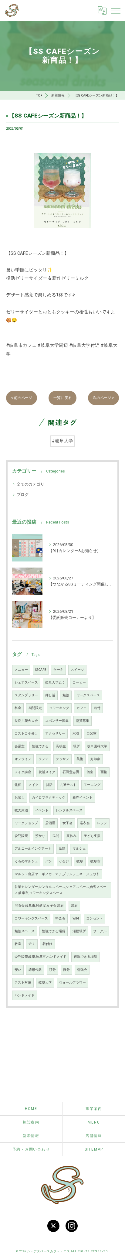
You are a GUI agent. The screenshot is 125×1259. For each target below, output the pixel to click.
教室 (18, 944)
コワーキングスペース (31, 918)
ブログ (23, 494)
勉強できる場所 (53, 931)
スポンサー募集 (57, 721)
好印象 (95, 759)
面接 (103, 772)
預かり (40, 836)
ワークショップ (26, 823)
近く (32, 944)
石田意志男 (70, 772)
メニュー (21, 670)
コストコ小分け (26, 733)
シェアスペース (26, 682)
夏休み (71, 836)
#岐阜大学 (62, 441)
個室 (89, 772)
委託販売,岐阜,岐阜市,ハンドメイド (40, 957)
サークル (99, 931)
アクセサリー (55, 733)
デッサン (62, 759)
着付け (47, 944)
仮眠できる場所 (85, 957)
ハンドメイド (25, 995)
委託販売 (21, 836)
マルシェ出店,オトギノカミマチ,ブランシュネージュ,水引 (57, 874)
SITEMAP (94, 1149)
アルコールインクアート (33, 849)
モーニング (92, 785)
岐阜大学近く (55, 682)
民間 (55, 836)
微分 (66, 970)
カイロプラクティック (48, 798)
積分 (52, 970)
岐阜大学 (45, 982)
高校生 (61, 746)
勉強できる (40, 746)
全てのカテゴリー (32, 484)
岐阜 (79, 861)
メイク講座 (23, 772)
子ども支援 (92, 836)
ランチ (44, 759)
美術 (79, 759)
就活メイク (47, 772)
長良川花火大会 (26, 721)
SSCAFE (40, 670)
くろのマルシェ (26, 861)
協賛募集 (82, 721)
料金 (18, 708)
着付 (97, 708)
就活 (49, 785)
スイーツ (77, 670)
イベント (42, 810)
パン (48, 861)
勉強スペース (25, 931)
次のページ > (103, 398)
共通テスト (68, 785)
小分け (64, 861)
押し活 (50, 695)
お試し (20, 798)
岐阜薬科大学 (97, 746)
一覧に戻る (62, 398)
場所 (76, 746)
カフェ (81, 708)
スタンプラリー (26, 695)
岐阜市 (95, 861)
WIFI (76, 918)
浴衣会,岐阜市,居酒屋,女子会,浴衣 (39, 906)
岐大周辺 (21, 810)
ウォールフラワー (72, 982)
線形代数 (35, 970)
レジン (102, 823)
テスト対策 (23, 982)
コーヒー (79, 682)
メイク (34, 785)
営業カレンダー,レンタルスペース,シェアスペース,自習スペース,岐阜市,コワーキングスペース (60, 890)
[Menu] (116, 10)
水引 (76, 733)
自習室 (91, 733)
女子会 (67, 823)
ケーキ (58, 670)
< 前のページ (21, 398)
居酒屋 (50, 823)
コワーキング (59, 708)
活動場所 (79, 931)
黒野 (62, 849)
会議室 (20, 746)
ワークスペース (88, 695)
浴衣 (74, 906)
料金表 (60, 918)
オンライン (23, 759)
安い (18, 970)
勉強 (65, 695)
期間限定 (35, 708)
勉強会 (82, 970)
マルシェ (79, 849)
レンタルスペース (69, 810)
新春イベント (83, 798)
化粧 (18, 785)
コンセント (94, 918)
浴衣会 (85, 823)
